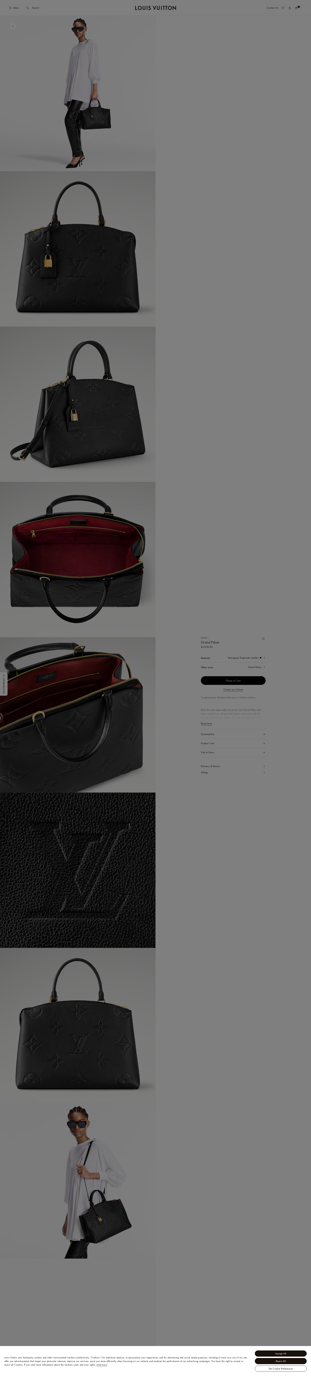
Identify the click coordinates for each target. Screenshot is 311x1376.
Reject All (281, 1361)
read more (101, 1364)
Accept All (280, 1353)
